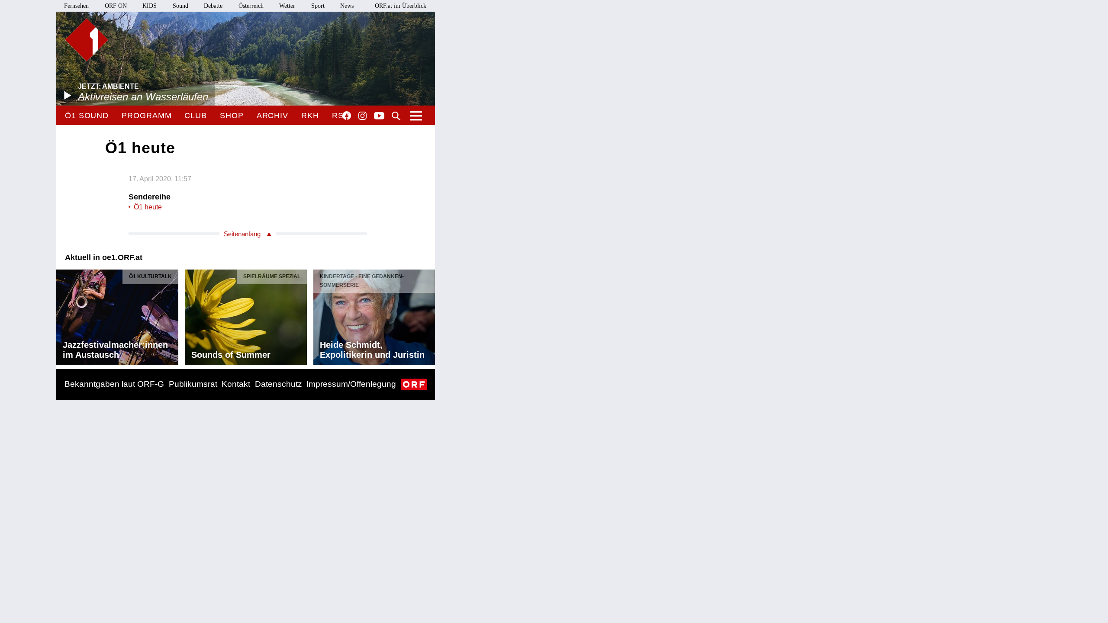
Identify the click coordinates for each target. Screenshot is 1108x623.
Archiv (272, 115)
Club (195, 115)
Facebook (346, 115)
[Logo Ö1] (86, 39)
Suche (396, 116)
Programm (146, 115)
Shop (232, 115)
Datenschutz (278, 384)
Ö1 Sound (87, 115)
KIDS (149, 6)
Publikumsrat (193, 384)
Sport (318, 6)
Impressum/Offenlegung (351, 384)
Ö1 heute (148, 207)
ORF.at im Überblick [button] (400, 6)
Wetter (287, 6)
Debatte (213, 6)
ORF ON (116, 6)
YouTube (379, 116)
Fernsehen (76, 6)
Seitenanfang (242, 234)
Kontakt (236, 384)
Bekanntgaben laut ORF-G (114, 384)
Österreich (251, 6)
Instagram (362, 116)
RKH (310, 115)
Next (428, 314)
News (347, 6)
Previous (63, 314)
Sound (180, 6)
